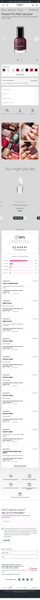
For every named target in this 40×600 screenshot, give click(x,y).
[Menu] (3, 5)
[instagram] (19, 579)
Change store (33, 80)
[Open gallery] (37, 60)
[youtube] (32, 579)
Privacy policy (7, 536)
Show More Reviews (20, 466)
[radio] (4, 70)
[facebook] (23, 579)
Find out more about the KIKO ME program (10, 574)
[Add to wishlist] (1, 218)
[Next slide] (38, 1)
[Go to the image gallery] (20, 39)
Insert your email (6, 521)
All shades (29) (20, 74)
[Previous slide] (2, 1)
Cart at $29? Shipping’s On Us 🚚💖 (20, 1)
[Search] (7, 5)
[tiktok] (27, 579)
